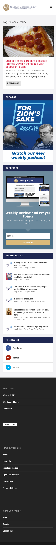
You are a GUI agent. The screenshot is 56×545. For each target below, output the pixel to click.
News (44, 71)
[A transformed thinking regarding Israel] (9, 328)
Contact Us (7, 409)
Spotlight (7, 461)
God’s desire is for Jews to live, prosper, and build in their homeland (30, 288)
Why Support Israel (11, 402)
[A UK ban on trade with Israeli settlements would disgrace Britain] (9, 276)
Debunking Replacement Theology (37, 317)
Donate (6, 524)
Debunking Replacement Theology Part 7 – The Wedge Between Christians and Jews (31, 312)
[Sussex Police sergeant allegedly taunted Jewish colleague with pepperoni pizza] (28, 41)
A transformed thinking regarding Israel (31, 326)
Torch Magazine (19, 320)
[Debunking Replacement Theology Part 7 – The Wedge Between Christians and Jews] (9, 311)
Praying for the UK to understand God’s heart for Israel (30, 263)
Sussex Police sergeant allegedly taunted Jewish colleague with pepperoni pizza (26, 63)
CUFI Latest (8, 481)
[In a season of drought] (9, 300)
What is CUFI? (9, 395)
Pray (5, 517)
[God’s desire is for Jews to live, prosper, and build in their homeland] (9, 288)
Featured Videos (10, 488)
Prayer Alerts (29, 301)
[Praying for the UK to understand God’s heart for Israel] (9, 264)
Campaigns (8, 531)
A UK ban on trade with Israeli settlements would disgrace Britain (32, 276)
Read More (13, 83)
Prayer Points (30, 268)
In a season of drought (23, 299)
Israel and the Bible (11, 468)
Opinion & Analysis (11, 475)
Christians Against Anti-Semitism (29, 71)
